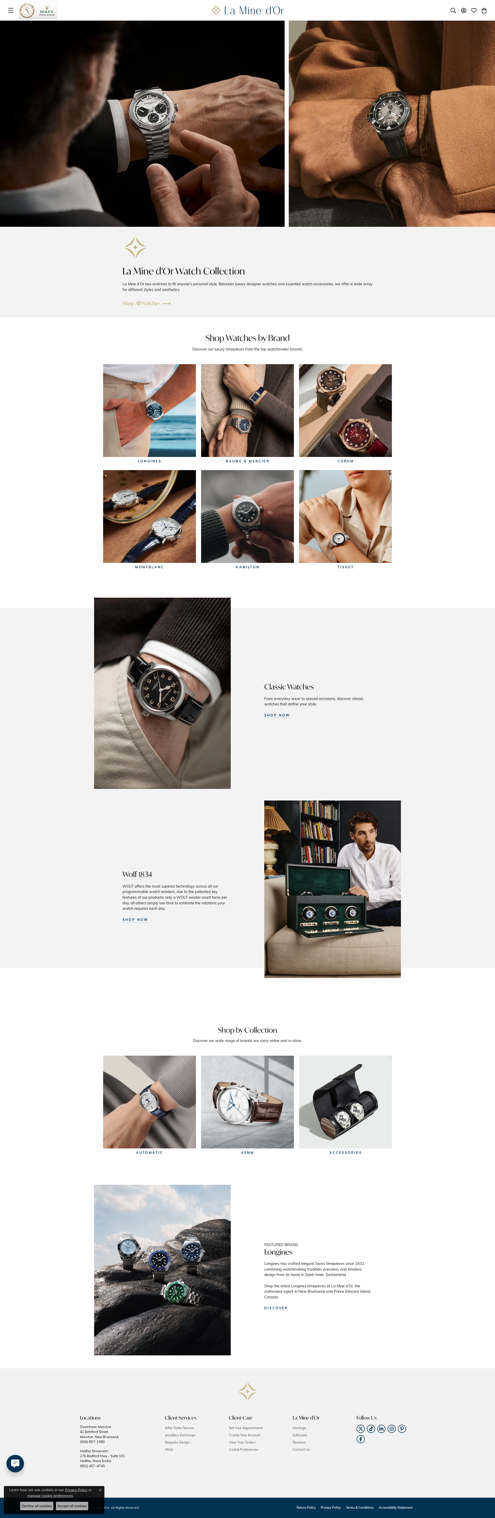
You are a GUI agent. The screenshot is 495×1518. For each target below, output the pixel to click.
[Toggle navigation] (11, 10)
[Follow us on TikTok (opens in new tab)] (371, 1429)
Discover (276, 1308)
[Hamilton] (247, 516)
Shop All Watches (141, 303)
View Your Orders (242, 1442)
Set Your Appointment (246, 1428)
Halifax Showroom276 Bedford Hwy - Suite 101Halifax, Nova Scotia (102, 1459)
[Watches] (162, 693)
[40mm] (247, 1102)
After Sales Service (179, 1428)
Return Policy (306, 1507)
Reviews (299, 1442)
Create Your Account (244, 1435)
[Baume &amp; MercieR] (247, 410)
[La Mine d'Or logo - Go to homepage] (247, 10)
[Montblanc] (149, 516)
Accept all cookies (72, 1506)
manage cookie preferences (50, 1496)
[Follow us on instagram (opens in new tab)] (391, 1429)
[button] (453, 10)
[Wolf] (332, 889)
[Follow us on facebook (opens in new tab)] (361, 1439)
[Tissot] (345, 516)
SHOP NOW (277, 715)
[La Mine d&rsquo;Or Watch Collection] (135, 247)
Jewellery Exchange (180, 1435)
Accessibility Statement (395, 1507)
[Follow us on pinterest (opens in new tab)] (402, 1429)
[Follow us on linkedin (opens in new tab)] (381, 1429)
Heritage (299, 1428)
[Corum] (345, 410)
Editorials (300, 1435)
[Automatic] (149, 1102)
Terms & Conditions (360, 1507)
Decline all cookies (37, 1506)
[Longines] (149, 410)
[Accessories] (345, 1102)
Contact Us (301, 1450)
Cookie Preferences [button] (243, 1450)
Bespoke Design (177, 1442)
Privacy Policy (331, 1507)
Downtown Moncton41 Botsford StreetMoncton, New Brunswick (99, 1434)
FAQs (169, 1450)
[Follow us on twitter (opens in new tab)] (361, 1429)
